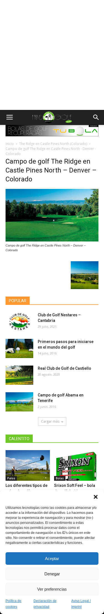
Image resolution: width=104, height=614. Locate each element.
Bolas (60, 478)
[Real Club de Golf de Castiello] (19, 375)
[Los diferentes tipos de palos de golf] (28, 465)
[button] (95, 497)
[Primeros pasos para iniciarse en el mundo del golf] (19, 348)
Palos (11, 478)
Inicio (10, 143)
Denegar (52, 573)
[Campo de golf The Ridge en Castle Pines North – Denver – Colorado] (52, 240)
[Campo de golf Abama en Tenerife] (19, 401)
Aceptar (52, 558)
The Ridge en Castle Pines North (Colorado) (53, 143)
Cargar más (50, 421)
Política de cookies (13, 604)
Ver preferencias (52, 589)
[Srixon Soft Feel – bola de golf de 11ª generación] (76, 465)
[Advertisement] (52, 55)
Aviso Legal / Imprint (81, 604)
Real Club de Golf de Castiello (64, 368)
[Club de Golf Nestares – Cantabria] (19, 321)
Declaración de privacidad (45, 604)
